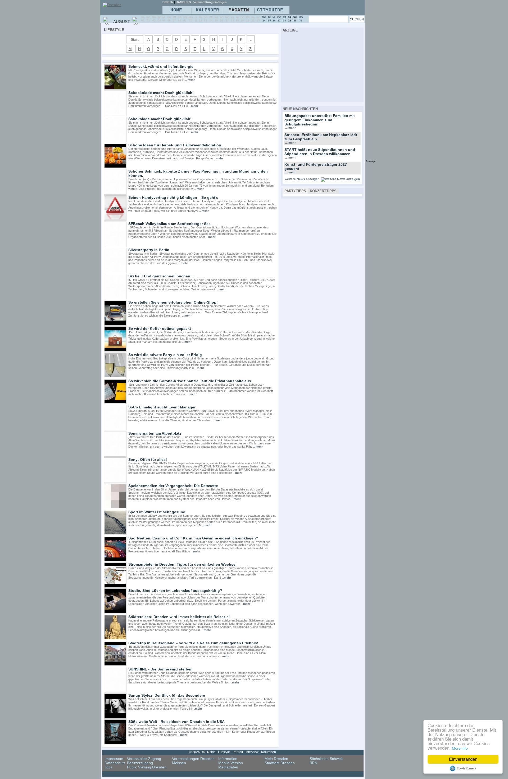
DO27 (279, 19)
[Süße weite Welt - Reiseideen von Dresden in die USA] (115, 743)
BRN (313, 763)
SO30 (295, 19)
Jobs (108, 767)
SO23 (258, 19)
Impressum (114, 759)
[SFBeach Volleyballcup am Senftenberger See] (115, 246)
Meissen (179, 763)
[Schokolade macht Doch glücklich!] (115, 141)
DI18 (232, 19)
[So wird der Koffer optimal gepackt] (115, 350)
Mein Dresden (276, 759)
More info (460, 748)
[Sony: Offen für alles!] (115, 481)
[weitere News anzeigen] (340, 179)
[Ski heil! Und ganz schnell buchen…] (115, 298)
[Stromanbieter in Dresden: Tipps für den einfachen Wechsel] (115, 586)
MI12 (200, 19)
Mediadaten (228, 767)
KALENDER (207, 10)
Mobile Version (230, 763)
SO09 (185, 19)
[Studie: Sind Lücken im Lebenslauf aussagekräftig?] (115, 612)
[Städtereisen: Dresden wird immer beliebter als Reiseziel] (115, 639)
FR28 (284, 19)
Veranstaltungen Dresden (193, 759)
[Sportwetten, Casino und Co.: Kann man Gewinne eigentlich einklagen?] (115, 560)
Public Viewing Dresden (146, 767)
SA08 (180, 19)
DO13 (206, 19)
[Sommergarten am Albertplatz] (115, 455)
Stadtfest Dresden (280, 763)
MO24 (264, 19)
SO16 (222, 19)
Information (227, 759)
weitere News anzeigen (302, 179)
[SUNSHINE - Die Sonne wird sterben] (115, 691)
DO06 (169, 19)
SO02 (148, 19)
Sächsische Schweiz (326, 759)
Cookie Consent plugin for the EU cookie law (463, 768)
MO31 (301, 19)
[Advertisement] (322, 66)
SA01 (143, 19)
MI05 (164, 19)
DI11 (195, 19)
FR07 (174, 19)
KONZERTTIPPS (323, 191)
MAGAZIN (239, 10)
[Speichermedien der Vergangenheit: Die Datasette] (115, 508)
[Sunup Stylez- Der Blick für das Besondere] (115, 717)
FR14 (211, 19)
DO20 (242, 19)
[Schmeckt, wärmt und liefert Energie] (115, 88)
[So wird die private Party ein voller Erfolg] (115, 377)
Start (135, 39)
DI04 (159, 19)
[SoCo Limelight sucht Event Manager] (115, 429)
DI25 (269, 19)
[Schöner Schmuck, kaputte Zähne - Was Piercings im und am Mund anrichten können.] (115, 193)
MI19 (237, 19)
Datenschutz (115, 763)
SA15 (216, 19)
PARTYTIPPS (295, 191)
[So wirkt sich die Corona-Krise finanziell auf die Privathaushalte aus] (115, 403)
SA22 (253, 19)
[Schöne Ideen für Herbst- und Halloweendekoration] (115, 167)
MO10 (191, 19)
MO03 (154, 19)
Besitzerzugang (140, 763)
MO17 (227, 19)
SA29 (290, 19)
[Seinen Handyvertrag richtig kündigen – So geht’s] (115, 219)
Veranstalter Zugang (144, 759)
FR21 (248, 19)
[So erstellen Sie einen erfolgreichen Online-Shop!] (115, 324)
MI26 (274, 19)
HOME (176, 10)
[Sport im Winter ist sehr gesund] (115, 534)
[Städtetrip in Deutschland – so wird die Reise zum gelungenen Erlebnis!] (115, 665)
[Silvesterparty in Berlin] (115, 272)
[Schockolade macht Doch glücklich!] (115, 114)
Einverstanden (463, 759)
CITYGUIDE (270, 10)
